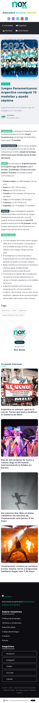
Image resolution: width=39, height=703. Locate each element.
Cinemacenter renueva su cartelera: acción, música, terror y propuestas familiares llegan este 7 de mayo (19, 568)
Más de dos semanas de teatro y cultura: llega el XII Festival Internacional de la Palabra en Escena (17, 464)
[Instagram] (13, 18)
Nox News (10, 115)
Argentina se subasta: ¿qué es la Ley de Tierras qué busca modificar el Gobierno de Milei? (19, 412)
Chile (14, 310)
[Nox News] (19, 5)
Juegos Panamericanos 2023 (13, 315)
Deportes (22, 310)
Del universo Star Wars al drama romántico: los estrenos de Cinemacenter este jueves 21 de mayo (17, 517)
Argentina (5, 310)
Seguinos (19, 342)
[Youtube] (22, 18)
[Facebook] (9, 18)
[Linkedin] (26, 18)
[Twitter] (18, 18)
